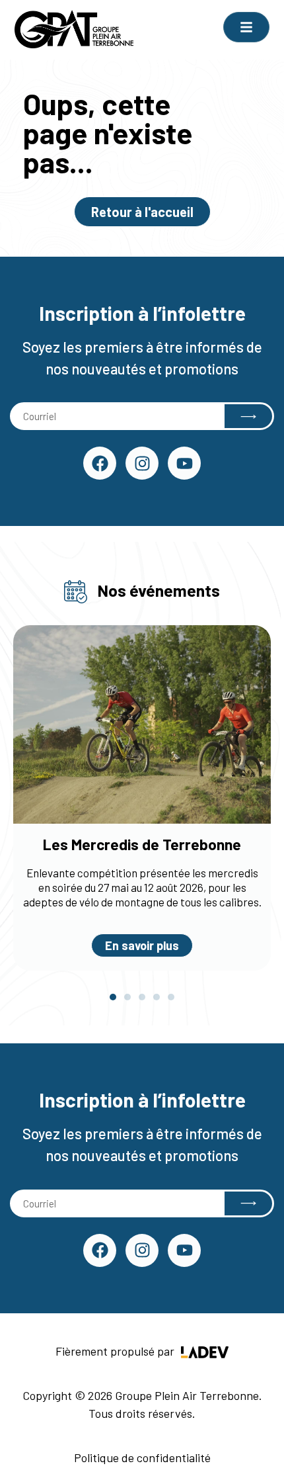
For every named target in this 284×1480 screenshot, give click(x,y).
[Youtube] (184, 463)
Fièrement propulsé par (116, 1351)
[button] (113, 997)
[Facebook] (99, 463)
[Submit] (248, 416)
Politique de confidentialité (142, 1457)
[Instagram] (142, 463)
